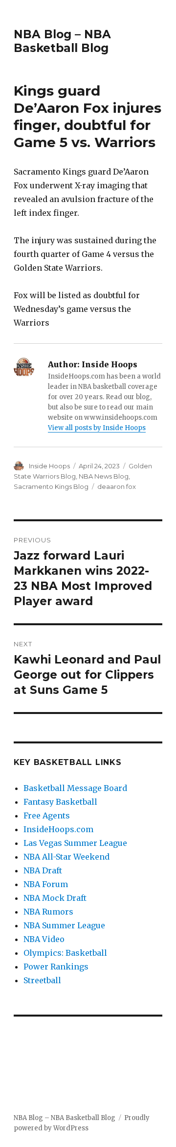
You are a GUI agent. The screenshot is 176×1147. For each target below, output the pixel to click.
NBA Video (44, 939)
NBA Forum (45, 884)
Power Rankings (55, 966)
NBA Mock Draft (55, 898)
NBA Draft (42, 870)
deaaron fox (116, 486)
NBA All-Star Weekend (66, 857)
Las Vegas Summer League (75, 843)
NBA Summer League (64, 925)
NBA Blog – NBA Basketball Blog (62, 41)
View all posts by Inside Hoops (97, 428)
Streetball (42, 980)
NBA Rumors (48, 912)
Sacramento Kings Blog (51, 486)
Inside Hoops (49, 466)
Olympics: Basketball (65, 953)
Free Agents (46, 815)
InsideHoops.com (58, 829)
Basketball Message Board (75, 788)
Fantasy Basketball (60, 802)
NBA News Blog (104, 476)
